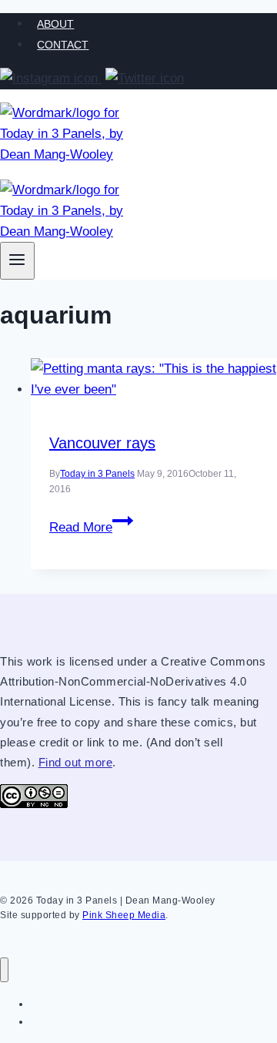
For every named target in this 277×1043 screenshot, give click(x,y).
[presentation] (154, 379)
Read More (91, 527)
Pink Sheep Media (123, 915)
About (55, 24)
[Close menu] (4, 970)
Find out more (75, 762)
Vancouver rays (102, 442)
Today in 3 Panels (97, 473)
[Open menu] (17, 261)
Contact (62, 45)
